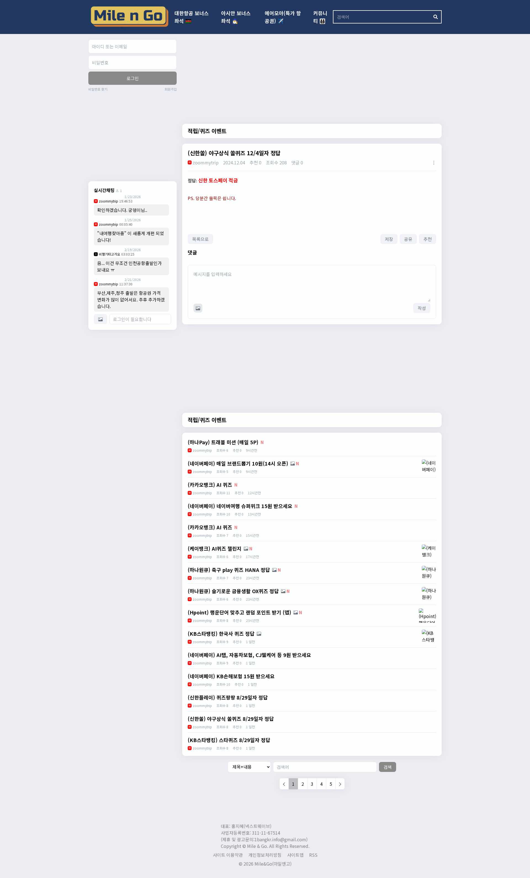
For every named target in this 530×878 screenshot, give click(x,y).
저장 (389, 239)
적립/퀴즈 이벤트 (207, 131)
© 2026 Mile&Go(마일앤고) (265, 863)
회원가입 (171, 89)
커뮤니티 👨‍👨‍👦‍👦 (320, 16)
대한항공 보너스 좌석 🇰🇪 (191, 16)
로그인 (132, 78)
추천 (427, 239)
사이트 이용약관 (228, 854)
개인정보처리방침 (265, 854)
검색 (387, 767)
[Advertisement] (134, 135)
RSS (313, 854)
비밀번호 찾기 (97, 89)
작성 (422, 308)
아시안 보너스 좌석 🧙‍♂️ (236, 16)
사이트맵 (295, 854)
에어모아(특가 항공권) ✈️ (283, 16)
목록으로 (200, 239)
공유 (408, 239)
